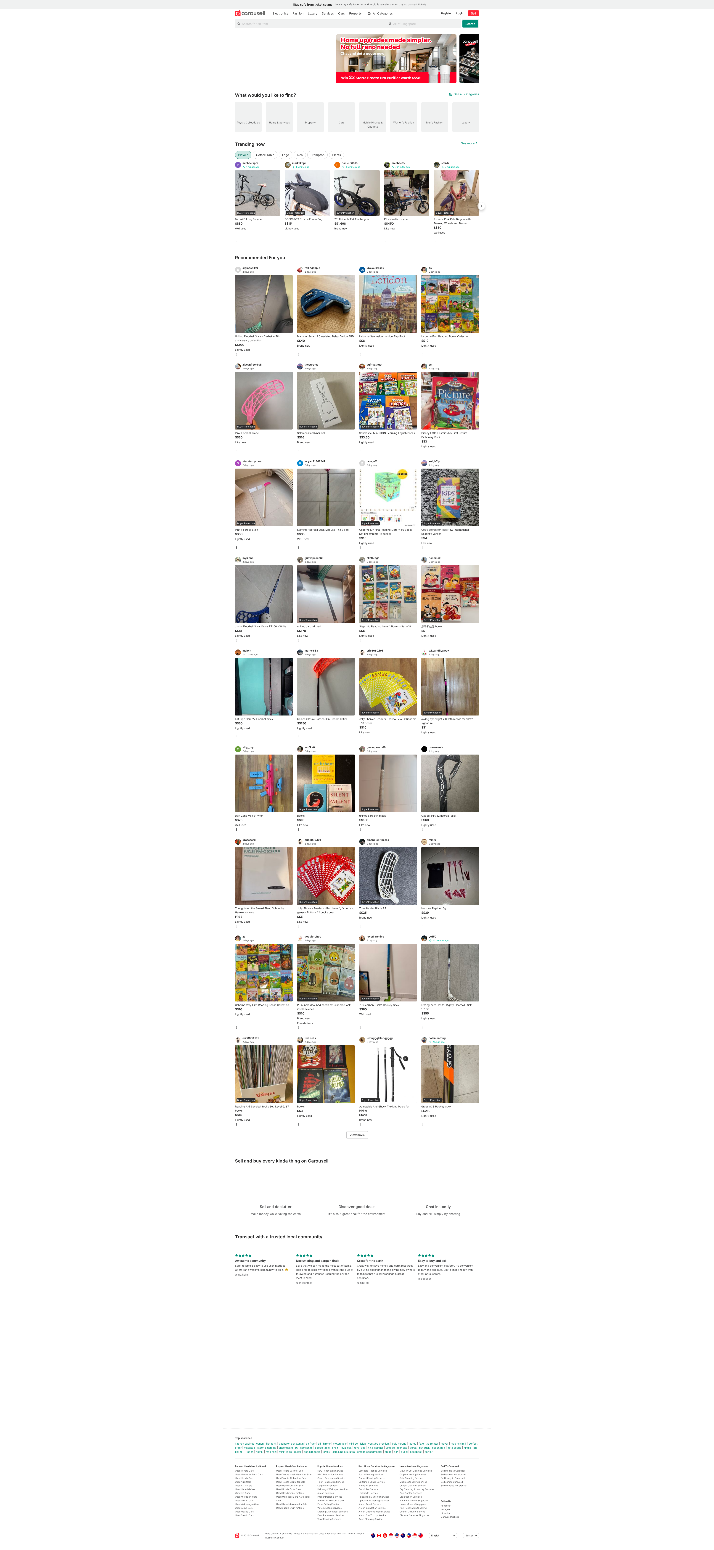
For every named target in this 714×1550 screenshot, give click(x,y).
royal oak (346, 1447)
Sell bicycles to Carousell (454, 1485)
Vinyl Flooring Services (329, 1519)
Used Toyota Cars (244, 1470)
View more (357, 1135)
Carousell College (450, 1516)
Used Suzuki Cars (244, 1515)
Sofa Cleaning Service (411, 1478)
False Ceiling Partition (328, 1504)
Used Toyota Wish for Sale (289, 1470)
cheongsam (286, 1447)
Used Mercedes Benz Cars (249, 1474)
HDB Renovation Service (330, 1470)
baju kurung (399, 1443)
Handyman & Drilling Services (373, 1496)
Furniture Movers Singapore (414, 1500)
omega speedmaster (369, 1451)
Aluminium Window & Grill (330, 1500)
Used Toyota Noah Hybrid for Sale (293, 1474)
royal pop (360, 1447)
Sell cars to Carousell (452, 1481)
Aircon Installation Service (372, 1507)
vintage (390, 1447)
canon (260, 1443)
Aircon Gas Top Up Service (372, 1515)
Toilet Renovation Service (330, 1481)
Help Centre (271, 1533)
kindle (467, 1447)
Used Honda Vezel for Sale (290, 1493)
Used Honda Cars (244, 1478)
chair (335, 1447)
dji (319, 1443)
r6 (296, 1447)
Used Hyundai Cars (245, 1489)
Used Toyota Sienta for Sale (290, 1481)
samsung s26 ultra (343, 1451)
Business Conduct (274, 1537)
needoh (248, 1451)
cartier (428, 1451)
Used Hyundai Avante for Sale (291, 1504)
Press (297, 1533)
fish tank (271, 1443)
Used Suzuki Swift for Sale (290, 1507)
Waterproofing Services (329, 1507)
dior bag (402, 1447)
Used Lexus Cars (244, 1507)
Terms (350, 1533)
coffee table (322, 1447)
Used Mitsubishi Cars (246, 1496)
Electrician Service (368, 1489)
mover (444, 1443)
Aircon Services (325, 1493)
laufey (412, 1443)
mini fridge (285, 1451)
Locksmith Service (368, 1493)
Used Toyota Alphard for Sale (291, 1478)
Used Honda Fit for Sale (288, 1489)
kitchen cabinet (244, 1443)
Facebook (446, 1505)
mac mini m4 (458, 1443)
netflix (259, 1451)
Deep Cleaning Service (370, 1519)
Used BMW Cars (243, 1485)
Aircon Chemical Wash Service (374, 1511)
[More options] (236, 242)
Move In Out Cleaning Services (416, 1470)
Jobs (321, 1533)
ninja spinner (375, 1447)
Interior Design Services (329, 1496)
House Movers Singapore (413, 1504)
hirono (327, 1443)
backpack (416, 1451)
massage (249, 1447)
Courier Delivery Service (412, 1511)
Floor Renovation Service (330, 1515)
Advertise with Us (336, 1533)
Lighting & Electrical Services (332, 1511)
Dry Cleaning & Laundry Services (417, 1489)
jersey (326, 1451)
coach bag (438, 1447)
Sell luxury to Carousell (453, 1478)
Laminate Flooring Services (372, 1470)
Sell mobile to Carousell (453, 1470)
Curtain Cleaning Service (413, 1485)
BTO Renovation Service (330, 1474)
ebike (388, 1451)
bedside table (312, 1451)
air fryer (311, 1443)
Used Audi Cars (243, 1481)
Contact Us (286, 1533)
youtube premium (379, 1443)
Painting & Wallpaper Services (332, 1489)
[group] (357, 58)
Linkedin (445, 1513)
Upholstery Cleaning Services (373, 1500)
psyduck (424, 1447)
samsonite (306, 1447)
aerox (413, 1447)
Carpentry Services (327, 1485)
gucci (404, 1451)
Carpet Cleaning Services (413, 1474)
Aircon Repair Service (369, 1504)
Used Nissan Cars (244, 1500)
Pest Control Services (411, 1493)
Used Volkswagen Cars (247, 1504)
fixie (421, 1443)
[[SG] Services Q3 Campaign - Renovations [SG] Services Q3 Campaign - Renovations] (396, 58)
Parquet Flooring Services (371, 1478)
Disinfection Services (411, 1496)
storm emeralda (266, 1447)
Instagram (446, 1509)
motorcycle (340, 1443)
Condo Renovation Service (331, 1478)
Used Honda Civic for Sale (289, 1485)
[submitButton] (470, 24)
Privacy (360, 1533)
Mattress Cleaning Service (413, 1481)
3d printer (432, 1443)
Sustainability (310, 1533)
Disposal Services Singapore (414, 1515)
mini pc (353, 1443)
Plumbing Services (368, 1485)
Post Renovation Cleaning (413, 1507)
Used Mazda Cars (244, 1511)
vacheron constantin (291, 1443)
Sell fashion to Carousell (453, 1474)
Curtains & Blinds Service (371, 1481)
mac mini (271, 1451)
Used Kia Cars (242, 1493)
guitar (297, 1451)
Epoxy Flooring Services (370, 1474)
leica (363, 1443)
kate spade (454, 1447)
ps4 (396, 1451)
